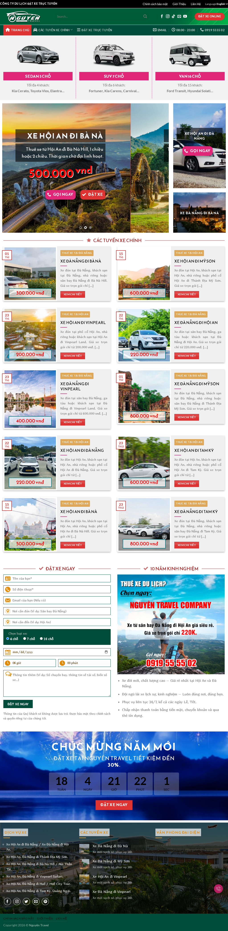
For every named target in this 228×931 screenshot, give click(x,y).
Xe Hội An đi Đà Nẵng (82, 450)
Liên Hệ (196, 4)
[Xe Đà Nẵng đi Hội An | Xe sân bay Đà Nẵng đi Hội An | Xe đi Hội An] (25, 16)
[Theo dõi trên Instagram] (167, 16)
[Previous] (11, 168)
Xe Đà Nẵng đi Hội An (196, 322)
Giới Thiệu (179, 4)
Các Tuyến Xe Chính (54, 30)
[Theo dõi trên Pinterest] (45, 901)
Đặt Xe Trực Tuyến (96, 30)
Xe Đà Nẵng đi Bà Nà (80, 261)
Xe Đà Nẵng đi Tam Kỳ (196, 511)
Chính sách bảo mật (155, 4)
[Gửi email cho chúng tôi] (179, 16)
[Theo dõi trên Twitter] (26, 901)
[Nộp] (145, 16)
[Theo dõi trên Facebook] (162, 16)
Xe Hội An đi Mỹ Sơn (194, 261)
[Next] (160, 168)
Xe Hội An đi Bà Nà (78, 511)
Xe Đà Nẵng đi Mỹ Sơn (196, 383)
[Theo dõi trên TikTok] (173, 16)
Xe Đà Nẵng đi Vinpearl (74, 386)
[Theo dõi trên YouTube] (185, 16)
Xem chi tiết (73, 294)
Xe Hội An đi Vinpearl (83, 322)
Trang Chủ (20, 30)
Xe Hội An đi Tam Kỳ (194, 450)
